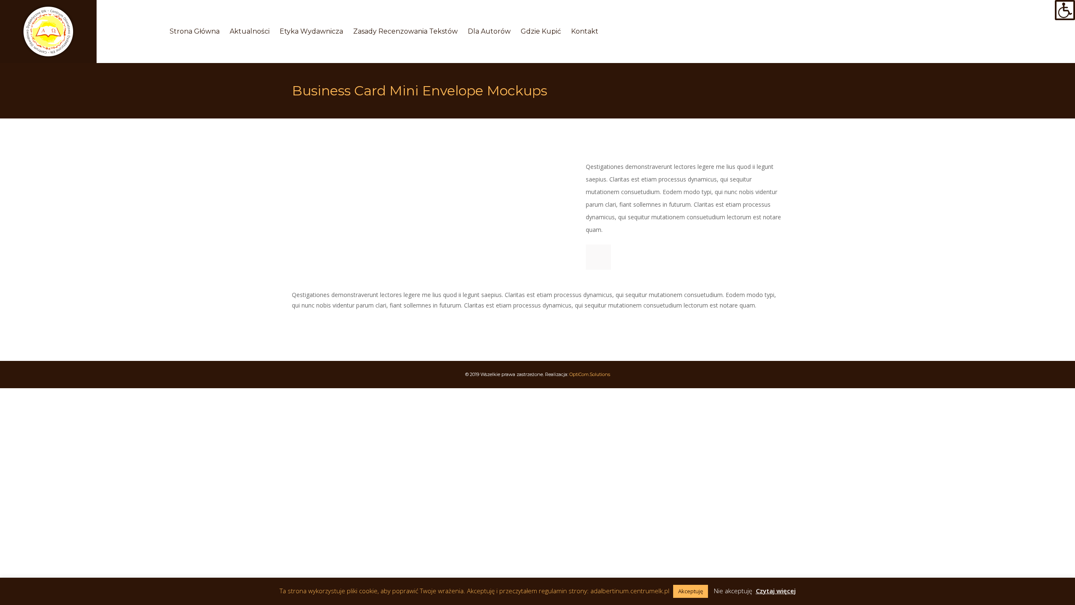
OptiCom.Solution (589, 374)
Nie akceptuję (733, 591)
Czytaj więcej (776, 591)
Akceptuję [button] (690, 591)
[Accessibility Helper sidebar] (1065, 10)
